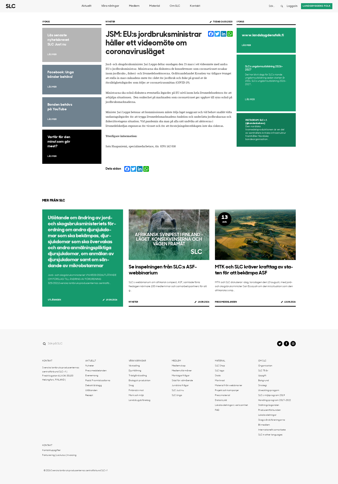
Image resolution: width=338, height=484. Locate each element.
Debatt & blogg (93, 385)
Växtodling (134, 366)
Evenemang (91, 376)
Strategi (262, 385)
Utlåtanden (54, 300)
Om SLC (175, 6)
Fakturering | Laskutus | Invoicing (59, 455)
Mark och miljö (136, 395)
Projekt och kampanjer (227, 390)
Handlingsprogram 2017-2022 (274, 400)
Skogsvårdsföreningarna (271, 420)
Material (154, 6)
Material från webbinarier (228, 385)
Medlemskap (179, 366)
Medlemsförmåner (182, 371)
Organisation (265, 366)
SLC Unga (177, 395)
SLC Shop (220, 366)
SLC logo (219, 371)
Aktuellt (86, 6)
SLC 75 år (263, 371)
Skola (218, 376)
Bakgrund (263, 381)
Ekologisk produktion (140, 381)
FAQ (217, 410)
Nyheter (110, 22)
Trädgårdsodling (138, 376)
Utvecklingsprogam (268, 390)
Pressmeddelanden (226, 302)
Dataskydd (221, 400)
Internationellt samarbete (272, 430)
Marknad (220, 381)
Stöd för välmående (182, 381)
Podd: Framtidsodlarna (97, 381)
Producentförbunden (269, 410)
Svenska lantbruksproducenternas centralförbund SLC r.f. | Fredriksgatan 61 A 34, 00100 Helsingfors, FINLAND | (60, 374)
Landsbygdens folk (317, 6)
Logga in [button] (292, 6)
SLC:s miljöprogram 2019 (271, 395)
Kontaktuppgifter (51, 450)
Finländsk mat (136, 390)
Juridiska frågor (180, 385)
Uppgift (262, 376)
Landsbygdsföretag (140, 400)
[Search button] (281, 6)
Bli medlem (264, 425)
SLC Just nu (178, 390)
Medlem (134, 6)
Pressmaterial (222, 395)
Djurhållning (135, 371)
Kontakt (195, 6)
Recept (89, 395)
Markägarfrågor (181, 376)
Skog (131, 385)
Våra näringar (110, 6)
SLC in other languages (270, 435)
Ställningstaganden (268, 405)
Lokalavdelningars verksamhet (231, 405)
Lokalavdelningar (267, 415)
